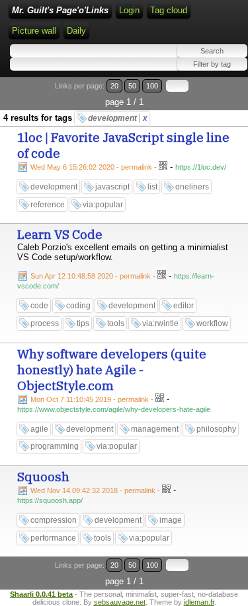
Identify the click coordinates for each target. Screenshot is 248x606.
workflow (212, 323)
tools (115, 323)
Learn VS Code (60, 234)
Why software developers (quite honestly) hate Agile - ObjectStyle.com (111, 369)
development (117, 118)
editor (183, 305)
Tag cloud (168, 10)
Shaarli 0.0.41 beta (41, 594)
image (170, 520)
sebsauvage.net (119, 602)
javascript (112, 186)
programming (54, 446)
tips (83, 323)
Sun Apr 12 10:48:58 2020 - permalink (90, 276)
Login (129, 10)
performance (53, 538)
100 (152, 86)
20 (114, 86)
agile (39, 429)
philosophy (216, 429)
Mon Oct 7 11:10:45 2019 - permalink (89, 399)
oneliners (192, 186)
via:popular (103, 204)
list (152, 186)
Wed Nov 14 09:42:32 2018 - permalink (92, 490)
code (39, 305)
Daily (76, 31)
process (44, 323)
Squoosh (43, 477)
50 (132, 86)
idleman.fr (199, 602)
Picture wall (34, 31)
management (155, 429)
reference (47, 204)
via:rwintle (160, 323)
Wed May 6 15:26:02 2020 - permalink (91, 167)
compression (53, 520)
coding (78, 305)
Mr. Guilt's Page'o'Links (60, 10)
